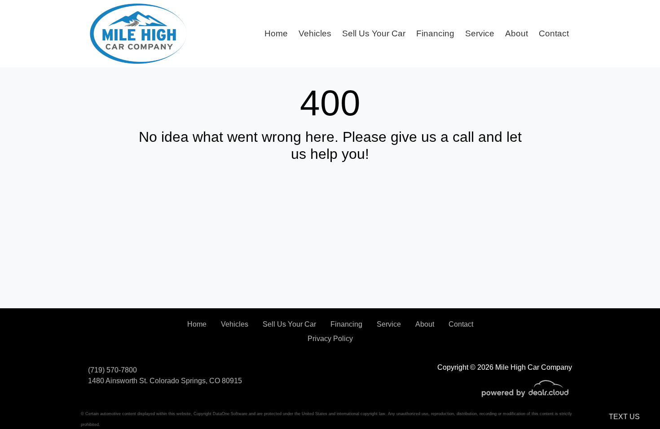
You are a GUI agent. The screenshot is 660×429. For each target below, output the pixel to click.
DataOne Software (230, 413)
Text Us (624, 416)
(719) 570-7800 (112, 370)
